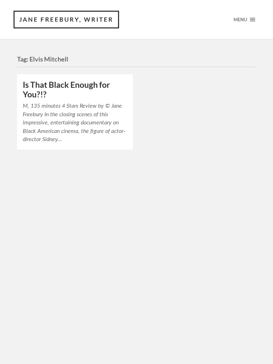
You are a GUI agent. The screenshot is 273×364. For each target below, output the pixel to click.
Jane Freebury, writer (66, 19)
